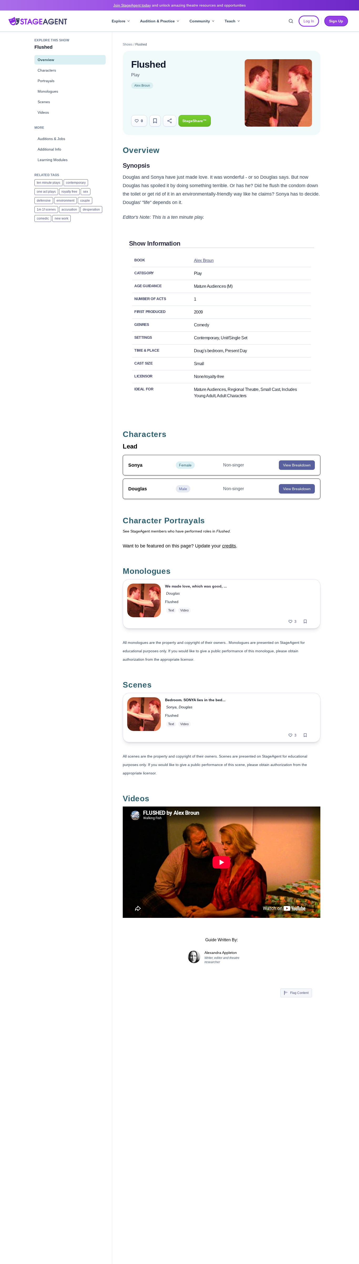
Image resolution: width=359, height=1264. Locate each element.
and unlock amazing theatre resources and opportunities (179, 5)
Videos (43, 112)
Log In (309, 21)
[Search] (291, 21)
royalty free (69, 191)
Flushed (171, 602)
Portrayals (46, 81)
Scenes (44, 102)
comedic (43, 218)
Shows (127, 44)
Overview (46, 60)
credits (229, 546)
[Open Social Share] (169, 121)
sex (85, 191)
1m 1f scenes (46, 209)
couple (85, 200)
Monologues (48, 91)
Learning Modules (53, 160)
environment (65, 200)
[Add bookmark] (305, 621)
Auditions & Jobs (51, 139)
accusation (69, 209)
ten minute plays (48, 183)
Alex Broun (142, 85)
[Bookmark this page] (155, 121)
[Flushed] (144, 604)
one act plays (46, 191)
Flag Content (299, 993)
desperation (91, 209)
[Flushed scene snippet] (144, 717)
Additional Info (49, 149)
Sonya (171, 707)
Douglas (173, 593)
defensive (44, 200)
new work (61, 218)
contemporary (76, 183)
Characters (47, 70)
